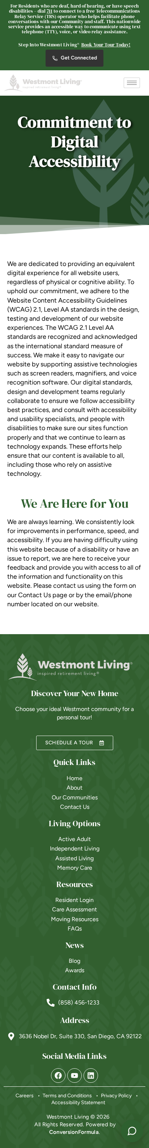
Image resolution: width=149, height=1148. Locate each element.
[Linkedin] (91, 1075)
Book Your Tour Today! (106, 45)
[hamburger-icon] (132, 83)
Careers (25, 1096)
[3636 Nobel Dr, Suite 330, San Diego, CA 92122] (11, 1036)
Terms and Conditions (67, 1096)
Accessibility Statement (78, 1102)
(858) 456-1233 (78, 1002)
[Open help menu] (132, 1131)
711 (49, 11)
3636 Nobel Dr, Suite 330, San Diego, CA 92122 (80, 1036)
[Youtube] (74, 1075)
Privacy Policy (116, 1096)
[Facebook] (58, 1075)
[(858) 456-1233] (51, 1003)
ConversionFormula (74, 1132)
